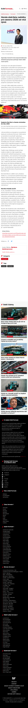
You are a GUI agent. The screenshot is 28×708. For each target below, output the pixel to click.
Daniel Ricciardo (7, 653)
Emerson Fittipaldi (7, 627)
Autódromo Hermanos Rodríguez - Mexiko (13, 571)
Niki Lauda (5, 624)
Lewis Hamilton (6, 532)
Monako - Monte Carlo (8, 592)
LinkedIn (6, 482)
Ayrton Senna (6, 633)
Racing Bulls (6, 513)
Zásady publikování (14, 688)
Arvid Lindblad (6, 545)
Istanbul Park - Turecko (8, 609)
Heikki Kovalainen (7, 667)
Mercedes (5, 507)
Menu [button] (25, 8)
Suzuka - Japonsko (7, 582)
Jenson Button (6, 640)
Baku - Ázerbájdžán (7, 574)
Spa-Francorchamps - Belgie (9, 602)
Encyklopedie (6, 495)
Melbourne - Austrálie (8, 589)
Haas (4, 516)
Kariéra (14, 692)
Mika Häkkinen (6, 645)
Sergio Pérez (6, 563)
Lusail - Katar (6, 586)
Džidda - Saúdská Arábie (9, 577)
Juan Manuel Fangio (8, 628)
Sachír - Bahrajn (6, 573)
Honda (3, 266)
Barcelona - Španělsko (8, 576)
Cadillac (5, 522)
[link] (19, 8)
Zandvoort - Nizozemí (8, 605)
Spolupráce (5, 497)
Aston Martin (6, 521)
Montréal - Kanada (7, 594)
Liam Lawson (6, 541)
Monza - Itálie (6, 595)
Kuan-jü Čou (6, 670)
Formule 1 (13, 14)
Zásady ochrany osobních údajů (14, 685)
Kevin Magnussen (7, 672)
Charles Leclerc (6, 535)
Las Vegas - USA (6, 585)
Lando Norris (6, 534)
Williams (5, 519)
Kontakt (14, 683)
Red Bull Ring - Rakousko (9, 597)
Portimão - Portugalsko (8, 608)
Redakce (5, 494)
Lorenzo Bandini (7, 669)
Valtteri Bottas (6, 561)
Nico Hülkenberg (7, 551)
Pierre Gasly (5, 543)
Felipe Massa (6, 662)
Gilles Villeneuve (7, 659)
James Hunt (6, 637)
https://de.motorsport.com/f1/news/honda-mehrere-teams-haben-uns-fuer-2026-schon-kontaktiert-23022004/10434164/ (14, 235)
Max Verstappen (6, 537)
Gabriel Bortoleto (7, 549)
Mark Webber (6, 661)
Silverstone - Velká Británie (9, 600)
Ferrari (4, 509)
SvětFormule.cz (5, 14)
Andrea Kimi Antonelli (8, 529)
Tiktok (5, 480)
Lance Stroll (5, 560)
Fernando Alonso (7, 557)
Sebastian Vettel (7, 634)
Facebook (6, 472)
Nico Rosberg (6, 625)
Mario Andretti (6, 630)
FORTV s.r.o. (23, 456)
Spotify (6, 486)
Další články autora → (8, 252)
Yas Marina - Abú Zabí (8, 603)
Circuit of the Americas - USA (9, 570)
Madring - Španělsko (8, 606)
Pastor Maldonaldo (7, 664)
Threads (6, 478)
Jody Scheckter (6, 643)
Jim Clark (5, 642)
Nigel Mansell (6, 646)
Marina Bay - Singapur (8, 588)
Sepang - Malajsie (7, 611)
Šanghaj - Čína (6, 598)
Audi (4, 518)
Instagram (6, 474)
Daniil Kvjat (5, 666)
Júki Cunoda (6, 558)
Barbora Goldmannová (7, 51)
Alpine (4, 515)
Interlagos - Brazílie (7, 580)
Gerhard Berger (6, 656)
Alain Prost (5, 631)
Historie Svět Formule (14, 694)
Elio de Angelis (6, 658)
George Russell (6, 531)
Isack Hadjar (6, 540)
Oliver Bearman (6, 548)
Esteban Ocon (6, 555)
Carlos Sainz (6, 552)
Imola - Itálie (6, 579)
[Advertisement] (14, 3)
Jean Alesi (5, 655)
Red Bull (10, 266)
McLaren (5, 510)
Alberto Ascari (6, 639)
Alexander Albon (7, 554)
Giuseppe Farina (7, 636)
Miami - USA (6, 591)
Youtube (6, 484)
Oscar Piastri (6, 538)
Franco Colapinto (7, 546)
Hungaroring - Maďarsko (9, 583)
